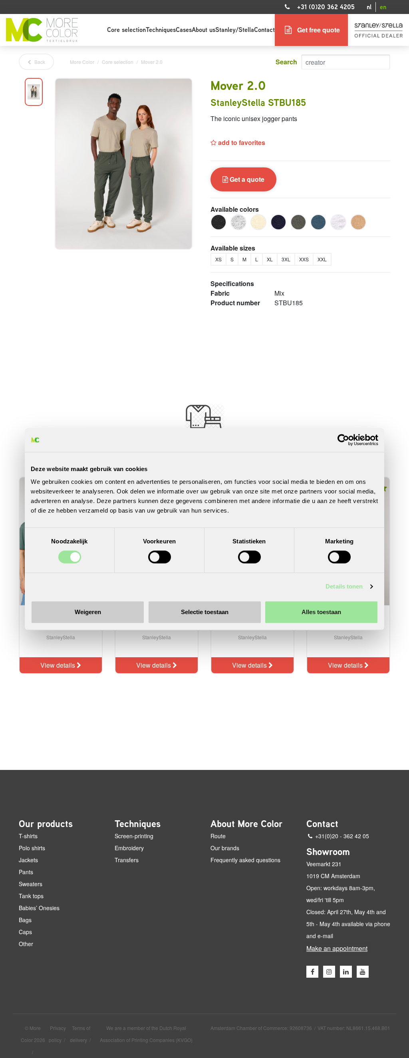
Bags (25, 920)
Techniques (161, 29)
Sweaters (30, 884)
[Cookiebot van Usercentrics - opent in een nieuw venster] (343, 440)
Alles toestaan (321, 612)
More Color (82, 61)
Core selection (126, 29)
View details (58, 665)
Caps (25, 932)
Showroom (328, 852)
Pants (26, 872)
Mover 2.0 (152, 61)
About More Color (246, 824)
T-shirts (28, 836)
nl (369, 7)
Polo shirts (32, 848)
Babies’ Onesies (39, 908)
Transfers (127, 860)
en (383, 7)
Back (39, 61)
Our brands (224, 848)
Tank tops (31, 896)
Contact (264, 29)
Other (26, 944)
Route (218, 836)
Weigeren (88, 612)
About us (203, 29)
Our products (46, 824)
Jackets (28, 860)
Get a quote (246, 179)
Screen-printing (134, 836)
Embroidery (129, 848)
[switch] (159, 557)
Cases (184, 29)
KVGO (184, 1039)
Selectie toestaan (204, 612)
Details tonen (344, 586)
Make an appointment (336, 949)
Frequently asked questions (245, 860)
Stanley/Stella (234, 29)
